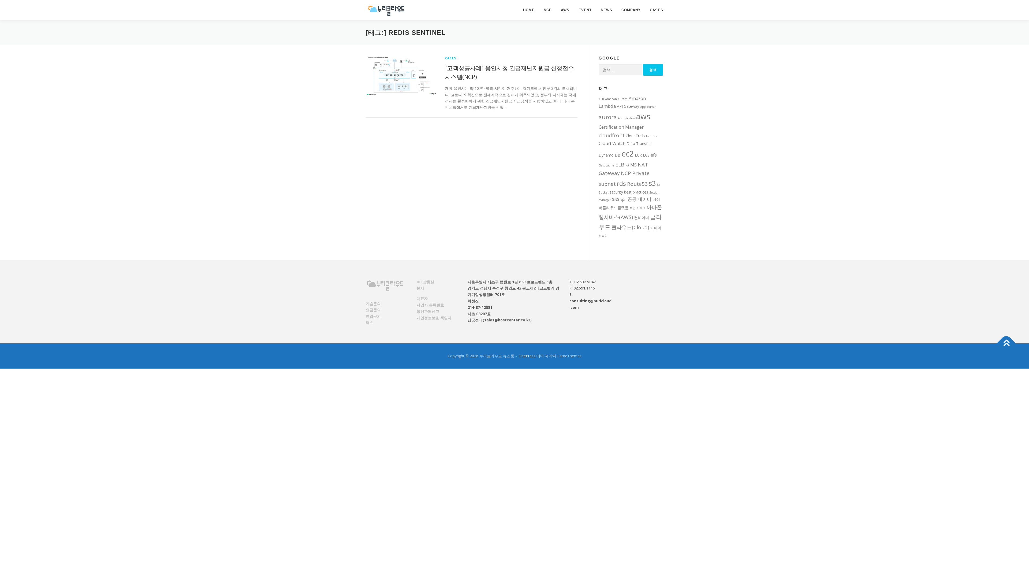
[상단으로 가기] (1006, 343)
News (606, 10)
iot (627, 165)
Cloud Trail (651, 136)
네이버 (644, 199)
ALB (601, 99)
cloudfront (612, 135)
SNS (615, 199)
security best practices (629, 192)
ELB (619, 164)
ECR (638, 155)
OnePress (527, 355)
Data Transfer (639, 143)
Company (631, 10)
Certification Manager (621, 127)
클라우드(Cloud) (630, 227)
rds (621, 183)
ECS (646, 155)
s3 (652, 183)
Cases (656, 10)
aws (643, 116)
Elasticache (606, 165)
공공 (632, 199)
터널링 (603, 235)
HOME (529, 10)
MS (633, 165)
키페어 (655, 227)
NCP (548, 10)
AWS (565, 10)
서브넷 (641, 208)
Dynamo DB (609, 155)
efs (654, 155)
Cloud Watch (612, 143)
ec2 (627, 154)
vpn (623, 199)
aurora (608, 117)
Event (585, 10)
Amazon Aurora (616, 99)
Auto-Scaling (626, 118)
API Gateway (628, 106)
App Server (648, 107)
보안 (633, 208)
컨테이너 (641, 217)
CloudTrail (634, 135)
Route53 (637, 183)
